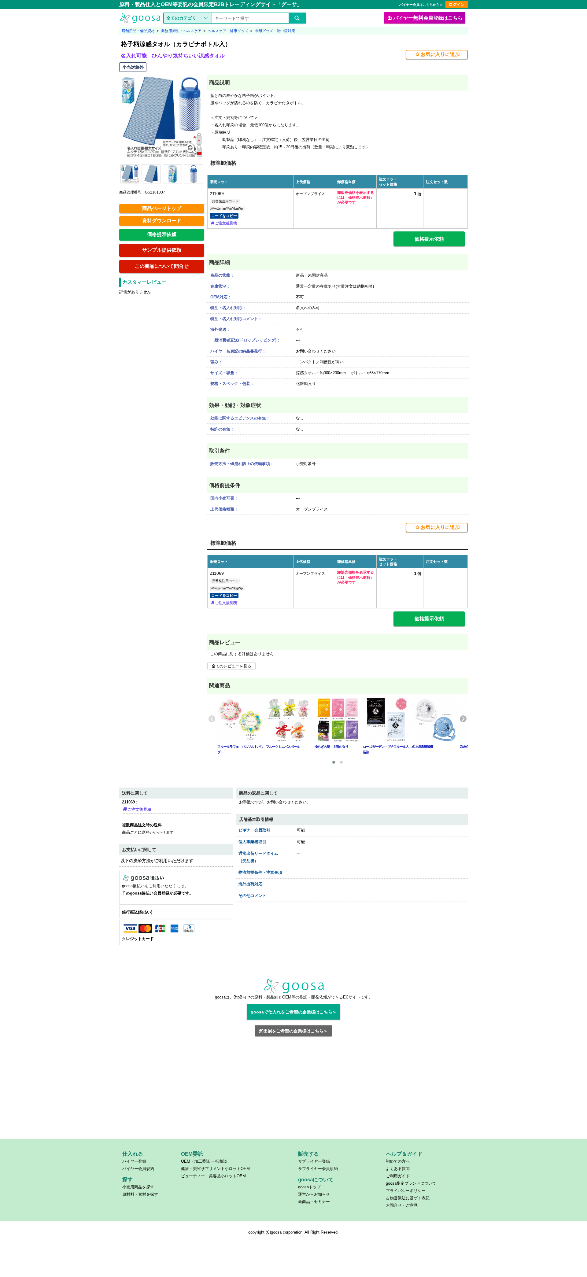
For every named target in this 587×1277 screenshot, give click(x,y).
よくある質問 (398, 1168)
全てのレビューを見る (231, 666)
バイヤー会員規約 (138, 1168)
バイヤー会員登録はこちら (428, 18)
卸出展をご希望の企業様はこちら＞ (293, 1030)
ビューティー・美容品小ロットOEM (213, 1176)
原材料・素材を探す (140, 1194)
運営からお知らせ (314, 1194)
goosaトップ (309, 1187)
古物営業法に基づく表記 (408, 1198)
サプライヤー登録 (314, 1161)
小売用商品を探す (138, 1187)
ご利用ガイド (398, 1176)
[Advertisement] (294, 1091)
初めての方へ (398, 1161)
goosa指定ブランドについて (411, 1183)
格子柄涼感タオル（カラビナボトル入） (176, 44)
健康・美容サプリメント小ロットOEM (215, 1168)
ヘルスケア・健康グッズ (228, 31)
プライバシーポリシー (406, 1190)
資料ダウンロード (161, 220)
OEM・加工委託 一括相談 (204, 1161)
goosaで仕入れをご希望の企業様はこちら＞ (294, 1011)
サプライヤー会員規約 (318, 1168)
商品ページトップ (161, 208)
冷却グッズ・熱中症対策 (275, 31)
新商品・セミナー (314, 1201)
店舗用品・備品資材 (138, 31)
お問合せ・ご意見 (402, 1205)
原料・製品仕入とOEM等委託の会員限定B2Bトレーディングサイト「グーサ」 (210, 4)
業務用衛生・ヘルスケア (181, 31)
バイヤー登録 (134, 1161)
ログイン (457, 4)
